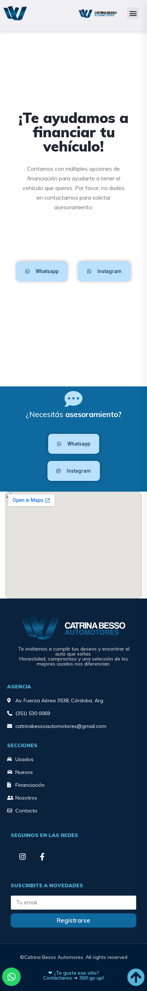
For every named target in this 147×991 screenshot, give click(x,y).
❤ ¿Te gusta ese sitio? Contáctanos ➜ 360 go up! (73, 975)
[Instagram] (22, 856)
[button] (133, 13)
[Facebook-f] (42, 856)
